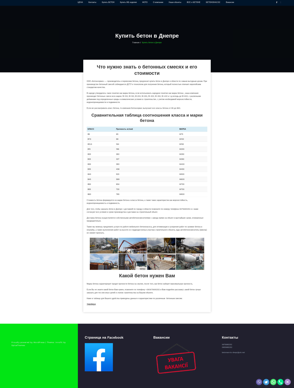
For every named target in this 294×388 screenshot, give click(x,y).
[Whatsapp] (273, 382)
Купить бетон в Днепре (152, 42)
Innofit (59, 342)
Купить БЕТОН (108, 2)
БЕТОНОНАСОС (213, 2)
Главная (135, 42)
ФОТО (144, 2)
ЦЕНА (80, 2)
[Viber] (259, 382)
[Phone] (280, 382)
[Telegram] (266, 382)
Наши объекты (175, 2)
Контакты (92, 2)
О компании (158, 2)
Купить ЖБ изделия (128, 2)
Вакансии (230, 2)
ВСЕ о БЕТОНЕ (193, 2)
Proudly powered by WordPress (28, 342)
